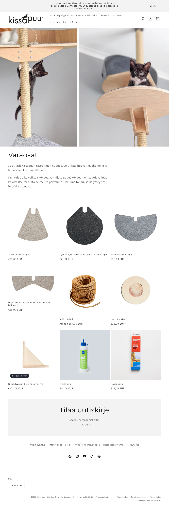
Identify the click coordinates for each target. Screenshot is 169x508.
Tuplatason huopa (121, 254)
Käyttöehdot (122, 497)
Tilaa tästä (84, 424)
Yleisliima (65, 384)
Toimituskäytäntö (139, 497)
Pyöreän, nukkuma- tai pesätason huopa (83, 254)
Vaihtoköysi (66, 319)
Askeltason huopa (18, 254)
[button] (61, 15)
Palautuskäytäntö (85, 497)
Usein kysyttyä (37, 444)
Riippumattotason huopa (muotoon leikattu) (29, 304)
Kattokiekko (118, 319)
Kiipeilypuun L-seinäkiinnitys (25, 384)
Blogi (67, 444)
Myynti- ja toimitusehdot (87, 444)
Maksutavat (133, 444)
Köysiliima (117, 384)
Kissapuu (41, 497)
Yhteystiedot (55, 444)
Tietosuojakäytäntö (113, 444)
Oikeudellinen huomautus (149, 500)
